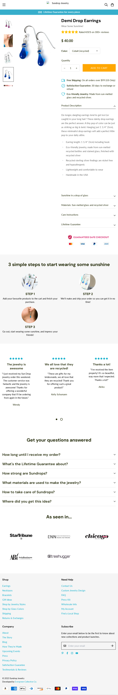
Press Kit (65, 599)
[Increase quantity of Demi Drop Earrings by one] (76, 68)
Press (5, 655)
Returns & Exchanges (13, 618)
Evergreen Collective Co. (26, 681)
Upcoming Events (11, 651)
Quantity (65, 60)
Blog (4, 642)
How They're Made (12, 646)
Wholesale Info (69, 604)
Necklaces (7, 590)
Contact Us (67, 585)
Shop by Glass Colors (13, 608)
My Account (67, 608)
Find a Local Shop (70, 613)
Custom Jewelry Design (73, 590)
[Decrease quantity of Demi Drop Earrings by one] (64, 68)
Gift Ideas (7, 599)
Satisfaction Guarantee (13, 665)
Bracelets (7, 595)
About (5, 632)
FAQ (63, 595)
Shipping (6, 613)
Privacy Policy (9, 660)
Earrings (6, 585)
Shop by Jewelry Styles (14, 604)
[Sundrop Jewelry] (59, 5)
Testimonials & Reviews (14, 669)
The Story (7, 637)
